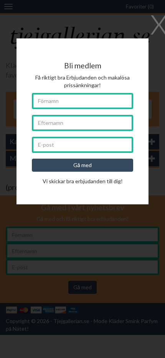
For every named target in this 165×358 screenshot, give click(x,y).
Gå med (82, 165)
